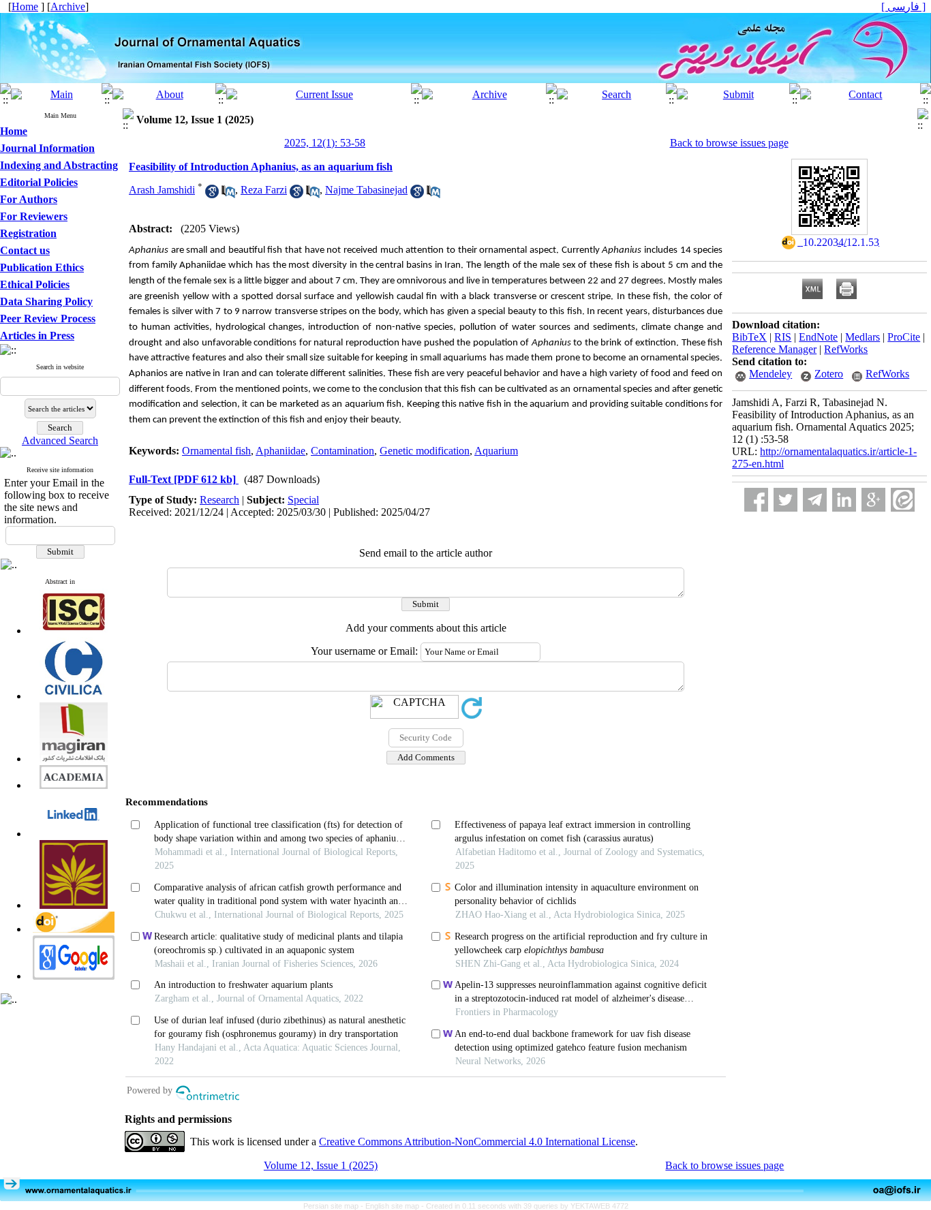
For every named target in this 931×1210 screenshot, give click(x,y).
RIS (782, 337)
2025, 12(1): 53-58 (324, 143)
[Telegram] (815, 500)
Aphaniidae (280, 450)
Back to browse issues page (729, 143)
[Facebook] (756, 500)
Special (303, 500)
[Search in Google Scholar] (212, 194)
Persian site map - (334, 1206)
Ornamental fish (216, 450)
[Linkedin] (844, 500)
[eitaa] (903, 500)
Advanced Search (60, 440)
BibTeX (749, 337)
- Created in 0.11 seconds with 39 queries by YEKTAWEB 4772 (524, 1206)
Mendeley (770, 373)
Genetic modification (425, 450)
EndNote (818, 337)
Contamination (342, 450)
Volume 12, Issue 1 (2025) (321, 1165)
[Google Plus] (873, 500)
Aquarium (496, 450)
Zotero (828, 373)
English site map (393, 1206)
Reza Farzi (264, 190)
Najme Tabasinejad (366, 190)
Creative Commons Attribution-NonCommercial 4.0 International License (477, 1141)
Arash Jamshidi (162, 190)
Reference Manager (774, 349)
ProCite (903, 337)
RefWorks (846, 349)
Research (219, 500)
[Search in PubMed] (228, 194)
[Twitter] (785, 500)
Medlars (862, 337)
